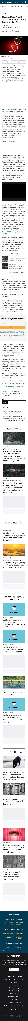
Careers (14, 999)
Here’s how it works (15, 31)
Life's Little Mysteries (8, 922)
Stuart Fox (6, 26)
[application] (14, 190)
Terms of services (17, 331)
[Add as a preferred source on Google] (14, 969)
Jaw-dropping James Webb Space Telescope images (8, 933)
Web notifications (14, 996)
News (18, 27)
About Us (14, 982)
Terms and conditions (14, 985)
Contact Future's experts (14, 979)
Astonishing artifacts (20, 924)
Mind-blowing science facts (19, 950)
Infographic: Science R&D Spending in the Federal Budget (13, 231)
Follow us (15, 61)
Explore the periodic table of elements (8, 937)
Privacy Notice (19, 332)
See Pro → (17, 2)
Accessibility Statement (14, 976)
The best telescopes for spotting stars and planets (8, 950)
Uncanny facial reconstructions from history (20, 937)
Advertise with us (14, 993)
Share (6, 61)
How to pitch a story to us (14, 1005)
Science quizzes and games (8, 947)
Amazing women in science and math (20, 933)
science (5, 402)
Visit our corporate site (19, 964)
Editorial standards (14, 1002)
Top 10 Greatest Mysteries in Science (14, 383)
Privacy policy (14, 988)
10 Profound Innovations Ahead (13, 381)
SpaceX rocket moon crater (16, 6)
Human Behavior (5, 13)
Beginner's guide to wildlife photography (19, 947)
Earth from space (19, 922)
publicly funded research (17, 300)
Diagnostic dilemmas (8, 924)
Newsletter (23, 61)
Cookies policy (14, 990)
